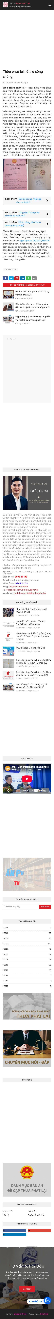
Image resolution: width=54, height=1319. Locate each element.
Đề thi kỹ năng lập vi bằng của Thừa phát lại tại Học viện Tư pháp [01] (33, 673)
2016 (27, 980)
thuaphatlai (10, 269)
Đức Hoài (9, 82)
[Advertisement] (27, 42)
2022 (27, 949)
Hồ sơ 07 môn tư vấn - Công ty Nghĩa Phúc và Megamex (30, 622)
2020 (27, 959)
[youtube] (39, 1230)
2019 (27, 965)
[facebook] (14, 1230)
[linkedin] (14, 1234)
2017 (27, 975)
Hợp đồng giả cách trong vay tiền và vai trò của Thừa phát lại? (32, 686)
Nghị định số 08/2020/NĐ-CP (35, 240)
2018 (27, 970)
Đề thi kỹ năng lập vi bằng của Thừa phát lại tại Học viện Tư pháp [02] (33, 661)
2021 (27, 954)
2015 (27, 986)
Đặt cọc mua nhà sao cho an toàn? (28, 200)
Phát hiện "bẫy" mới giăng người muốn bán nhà (31, 610)
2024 (27, 938)
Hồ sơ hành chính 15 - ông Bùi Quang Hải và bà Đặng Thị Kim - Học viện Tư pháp (33, 636)
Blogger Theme (20, 1314)
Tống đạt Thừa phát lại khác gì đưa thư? (22, 214)
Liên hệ (6, 1215)
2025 (27, 933)
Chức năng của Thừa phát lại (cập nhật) (23, 224)
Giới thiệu (32, 1211)
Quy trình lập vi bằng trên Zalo (30, 648)
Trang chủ (7, 1211)
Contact (27, 1288)
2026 (27, 927)
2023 (27, 943)
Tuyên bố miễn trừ (36, 1215)
